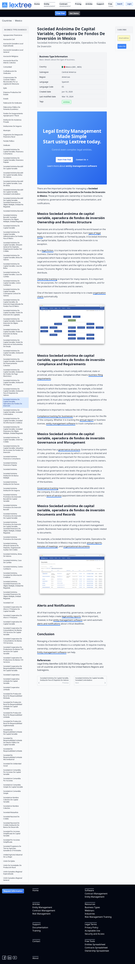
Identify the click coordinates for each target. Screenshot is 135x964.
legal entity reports (71, 616)
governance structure (69, 449)
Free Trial (60, 13)
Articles (36, 904)
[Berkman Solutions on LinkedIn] (9, 958)
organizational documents (76, 546)
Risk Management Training (98, 916)
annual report (86, 419)
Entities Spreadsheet (95, 944)
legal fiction (47, 250)
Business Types (92, 907)
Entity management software (51, 652)
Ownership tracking (47, 279)
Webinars (89, 910)
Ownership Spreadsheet (97, 950)
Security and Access (94, 933)
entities (66, 102)
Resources (90, 904)
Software (89, 890)
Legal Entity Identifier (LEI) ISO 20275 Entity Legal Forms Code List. (70, 663)
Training (36, 930)
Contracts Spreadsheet (96, 947)
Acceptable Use (92, 930)
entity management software (81, 166)
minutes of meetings (47, 546)
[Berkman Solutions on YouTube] (15, 958)
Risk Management (41, 913)
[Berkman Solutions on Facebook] (4, 958)
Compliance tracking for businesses (55, 416)
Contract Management (96, 893)
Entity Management (94, 896)
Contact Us (82, 159)
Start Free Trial (64, 159)
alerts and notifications (48, 623)
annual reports (94, 542)
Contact (36, 941)
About (35, 958)
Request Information (13, 891)
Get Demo (74, 13)
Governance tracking (47, 488)
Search (119, 4)
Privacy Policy (91, 927)
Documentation (40, 927)
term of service (53, 495)
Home (35, 890)
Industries (90, 913)
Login (129, 4)
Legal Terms (91, 924)
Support (36, 924)
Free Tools (90, 941)
